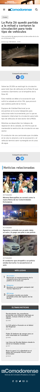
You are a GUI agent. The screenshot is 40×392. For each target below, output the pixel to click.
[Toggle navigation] (4, 9)
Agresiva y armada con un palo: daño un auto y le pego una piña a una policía (19, 231)
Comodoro (11, 276)
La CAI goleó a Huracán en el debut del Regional (19, 326)
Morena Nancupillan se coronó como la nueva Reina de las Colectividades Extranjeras (19, 199)
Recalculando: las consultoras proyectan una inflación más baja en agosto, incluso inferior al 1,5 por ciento (20, 316)
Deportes (10, 285)
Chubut (5, 17)
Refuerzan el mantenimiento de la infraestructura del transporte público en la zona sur (20, 279)
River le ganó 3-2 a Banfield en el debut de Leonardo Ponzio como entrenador (19, 352)
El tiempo (11, 293)
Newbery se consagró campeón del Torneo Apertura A (20, 288)
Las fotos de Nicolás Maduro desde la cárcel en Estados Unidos (20, 343)
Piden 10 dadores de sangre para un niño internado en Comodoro (19, 334)
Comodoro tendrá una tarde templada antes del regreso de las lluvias (19, 296)
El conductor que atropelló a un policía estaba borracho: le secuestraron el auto (19, 263)
